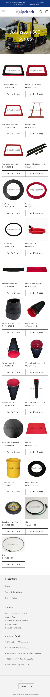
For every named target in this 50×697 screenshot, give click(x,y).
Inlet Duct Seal (7, 244)
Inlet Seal (28, 204)
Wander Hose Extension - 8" (35, 403)
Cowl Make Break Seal (10, 84)
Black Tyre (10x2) (31, 482)
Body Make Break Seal (33, 84)
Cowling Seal (30, 124)
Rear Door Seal (30, 244)
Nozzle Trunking (31, 323)
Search (8, 586)
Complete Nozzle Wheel (10, 522)
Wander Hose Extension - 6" (35, 363)
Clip (26, 522)
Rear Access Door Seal (10, 124)
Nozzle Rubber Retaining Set (35, 164)
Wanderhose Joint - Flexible (12, 323)
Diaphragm (6, 204)
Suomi (23, 686)
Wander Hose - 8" (8, 403)
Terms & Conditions (13, 592)
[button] (3, 12)
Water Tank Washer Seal (10, 442)
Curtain (28, 442)
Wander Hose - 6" (8, 363)
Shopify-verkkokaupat (31, 694)
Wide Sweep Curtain (9, 283)
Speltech (20, 694)
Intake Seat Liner (8, 482)
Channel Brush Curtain (33, 283)
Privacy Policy (11, 598)
